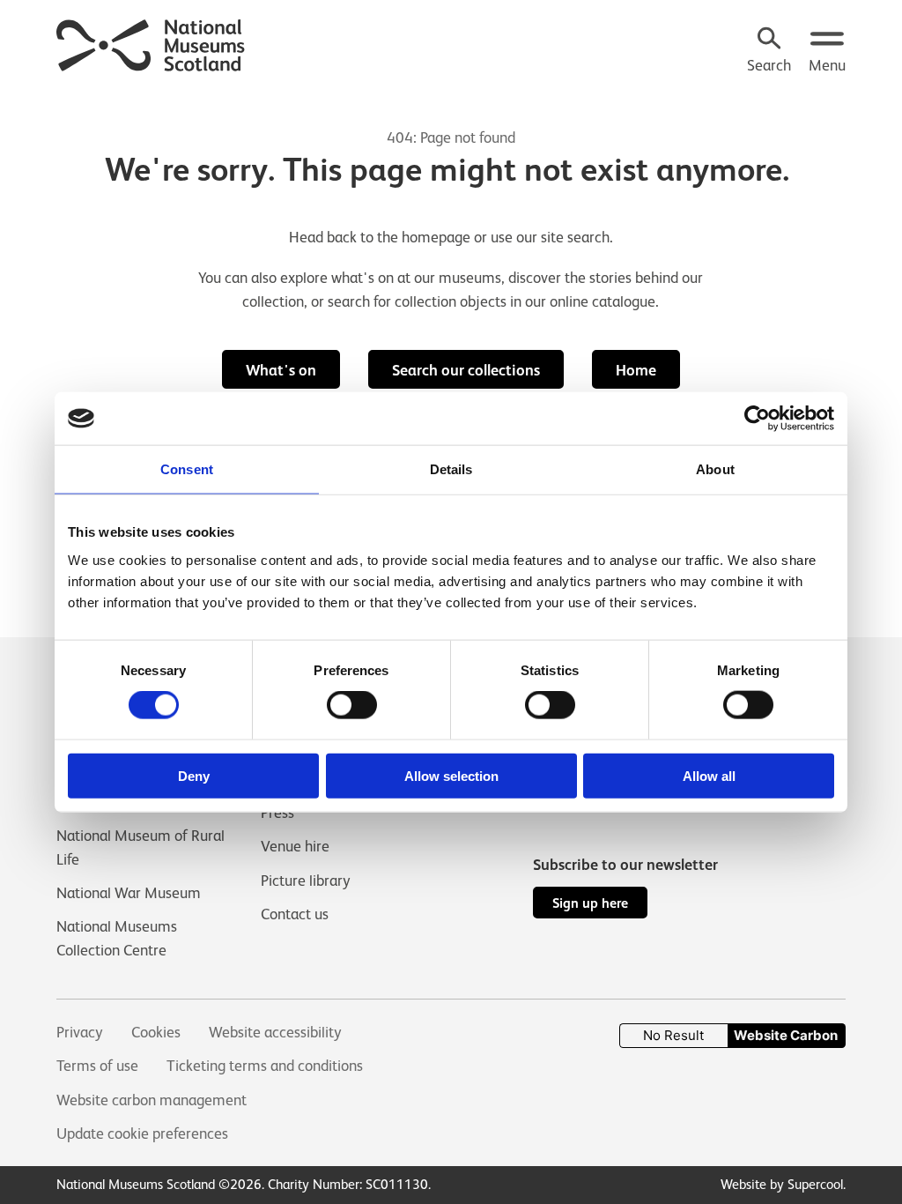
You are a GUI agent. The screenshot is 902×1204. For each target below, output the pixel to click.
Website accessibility (275, 1032)
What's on (281, 370)
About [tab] (715, 469)
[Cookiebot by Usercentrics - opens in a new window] (757, 418)
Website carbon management (151, 1100)
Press (277, 812)
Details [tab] (451, 469)
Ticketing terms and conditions (264, 1065)
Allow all (709, 775)
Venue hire (295, 846)
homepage (436, 237)
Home (636, 370)
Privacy (79, 1032)
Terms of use (97, 1065)
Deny (194, 775)
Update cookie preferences (142, 1133)
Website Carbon (786, 1035)
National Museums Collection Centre (116, 938)
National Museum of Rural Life (140, 847)
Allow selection (451, 775)
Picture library (306, 880)
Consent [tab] (186, 469)
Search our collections (466, 370)
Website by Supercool (782, 1184)
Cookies (156, 1032)
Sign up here (590, 903)
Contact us (295, 914)
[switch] (352, 705)
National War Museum (128, 893)
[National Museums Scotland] (151, 43)
